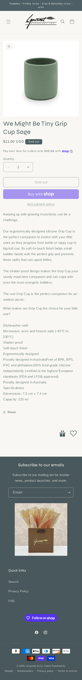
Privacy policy (45, 671)
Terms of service (67, 671)
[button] (8, 21)
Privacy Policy (18, 591)
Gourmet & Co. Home (38, 666)
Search (13, 581)
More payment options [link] (41, 204)
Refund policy (25, 671)
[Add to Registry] (62, 433)
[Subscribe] (68, 492)
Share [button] (11, 412)
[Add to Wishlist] (73, 433)
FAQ (11, 601)
